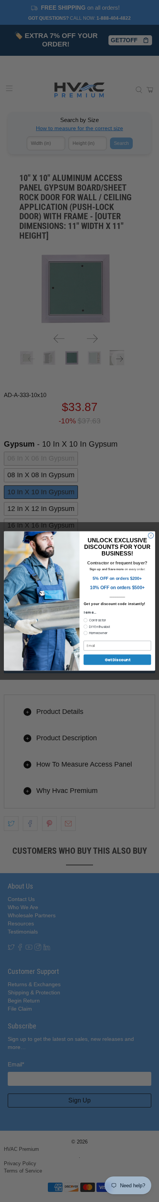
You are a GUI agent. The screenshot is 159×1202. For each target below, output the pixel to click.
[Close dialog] (151, 535)
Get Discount (117, 659)
